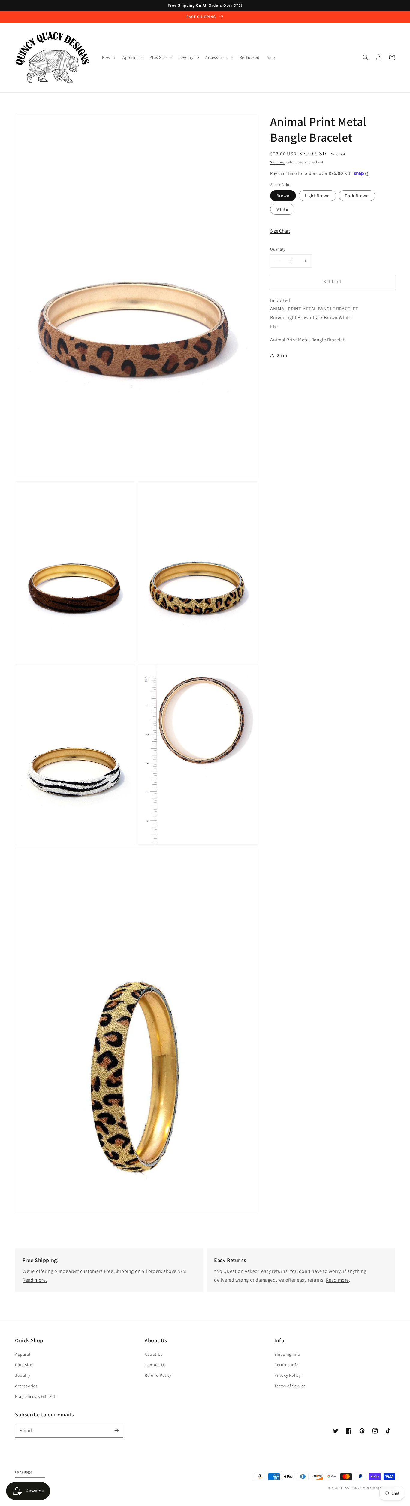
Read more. (35, 1280)
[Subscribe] (116, 1430)
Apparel (22, 1354)
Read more (337, 1280)
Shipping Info (287, 1354)
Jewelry (22, 1375)
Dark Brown (357, 195)
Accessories (26, 1386)
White (282, 209)
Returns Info (286, 1364)
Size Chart (280, 230)
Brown (283, 195)
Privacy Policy (287, 1375)
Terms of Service (290, 1386)
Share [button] (282, 355)
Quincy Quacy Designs (355, 1488)
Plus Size (23, 1364)
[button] (365, 57)
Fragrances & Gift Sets (36, 1396)
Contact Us (155, 1364)
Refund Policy (158, 1375)
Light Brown (317, 195)
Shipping (277, 162)
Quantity (277, 249)
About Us (154, 1354)
